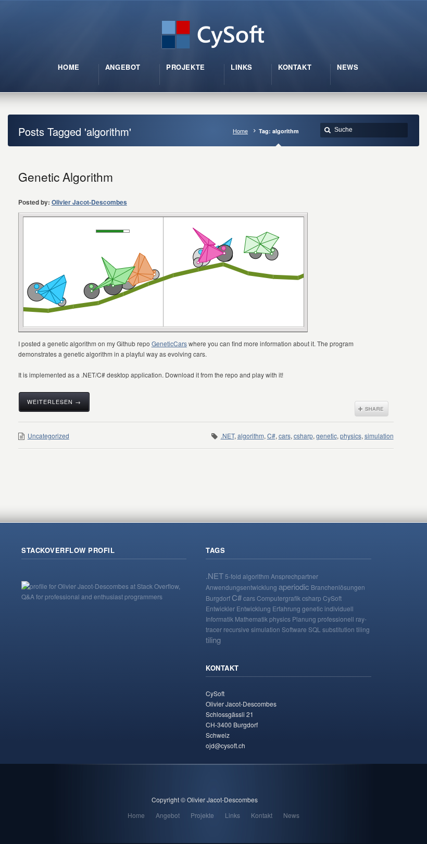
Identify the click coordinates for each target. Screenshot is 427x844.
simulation (379, 435)
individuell (339, 608)
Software (294, 629)
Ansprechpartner (294, 576)
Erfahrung (286, 608)
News (291, 815)
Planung (304, 618)
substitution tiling (346, 629)
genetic (326, 435)
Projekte (202, 815)
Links (232, 815)
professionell (336, 618)
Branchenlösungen (338, 587)
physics (350, 435)
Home (240, 131)
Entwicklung (253, 608)
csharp (303, 435)
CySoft (332, 598)
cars (285, 435)
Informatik (219, 618)
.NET (227, 435)
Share (371, 409)
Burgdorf (218, 598)
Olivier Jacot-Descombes (89, 202)
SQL (314, 629)
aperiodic (294, 586)
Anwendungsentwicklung (241, 587)
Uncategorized (48, 435)
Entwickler (220, 608)
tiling (213, 639)
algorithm (250, 435)
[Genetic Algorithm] (163, 271)
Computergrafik (278, 598)
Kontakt (261, 815)
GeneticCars (169, 343)
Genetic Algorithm (65, 176)
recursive (236, 629)
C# (271, 435)
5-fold (233, 576)
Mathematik (251, 618)
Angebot (168, 815)
